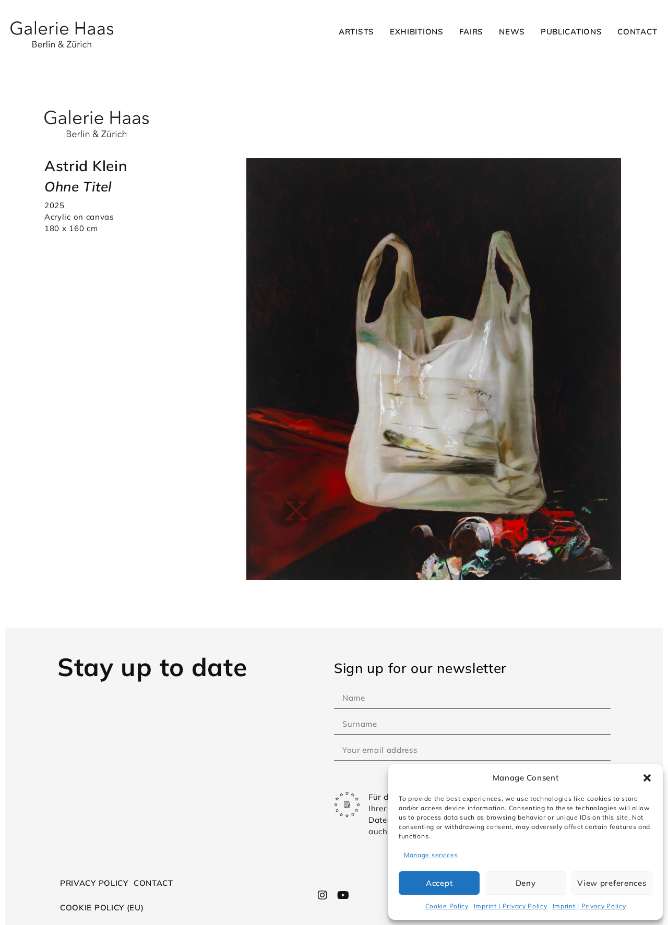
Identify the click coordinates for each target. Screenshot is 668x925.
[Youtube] (343, 895)
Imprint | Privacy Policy (510, 906)
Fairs (471, 32)
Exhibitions (417, 32)
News (512, 32)
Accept (439, 883)
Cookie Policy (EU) (102, 907)
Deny (526, 883)
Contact (637, 32)
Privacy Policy (94, 883)
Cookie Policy (447, 906)
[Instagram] (323, 895)
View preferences (611, 883)
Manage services (431, 855)
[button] (647, 778)
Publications (571, 32)
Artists (356, 32)
